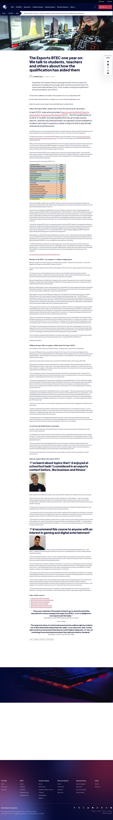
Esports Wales (80, 792)
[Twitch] (102, 807)
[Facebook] (74, 807)
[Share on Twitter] (108, 67)
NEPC (22, 781)
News (17, 13)
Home (3, 13)
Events (102, 1)
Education (27, 7)
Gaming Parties (24, 795)
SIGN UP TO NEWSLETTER (67, 699)
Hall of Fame (42, 786)
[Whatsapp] (106, 807)
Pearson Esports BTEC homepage (40, 598)
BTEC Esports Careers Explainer (39, 603)
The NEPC (19, 7)
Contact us (103, 7)
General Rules (42, 795)
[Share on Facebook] (108, 61)
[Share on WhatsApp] (108, 70)
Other (97, 781)
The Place (22, 789)
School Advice (49, 639)
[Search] (95, 7)
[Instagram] (79, 807)
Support (41, 798)
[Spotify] (111, 807)
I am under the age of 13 (66, 690)
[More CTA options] (110, 7)
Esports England (80, 784)
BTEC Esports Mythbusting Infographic (41, 607)
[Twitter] (83, 807)
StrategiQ (109, 813)
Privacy (94, 811)
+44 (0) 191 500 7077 (6, 813)
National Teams (50, 7)
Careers (36, 639)
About (72, 7)
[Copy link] (108, 73)
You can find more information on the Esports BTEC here (44, 254)
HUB (12, 7)
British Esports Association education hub (42, 600)
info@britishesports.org (20, 813)
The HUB (10, 13)
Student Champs (38, 7)
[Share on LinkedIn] (108, 65)
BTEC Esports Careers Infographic (40, 602)
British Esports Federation (9, 808)
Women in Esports (62, 7)
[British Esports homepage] (5, 7)
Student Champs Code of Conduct (46, 791)
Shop (110, 1)
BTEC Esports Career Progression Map (41, 605)
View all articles (86, 658)
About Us (97, 786)
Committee (60, 786)
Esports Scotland (81, 789)
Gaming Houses (24, 792)
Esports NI (79, 786)
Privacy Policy (97, 690)
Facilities (22, 786)
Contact (109, 811)
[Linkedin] (88, 807)
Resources (4, 786)
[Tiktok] (97, 807)
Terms (104, 811)
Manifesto (60, 789)
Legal (98, 811)
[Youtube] (92, 807)
